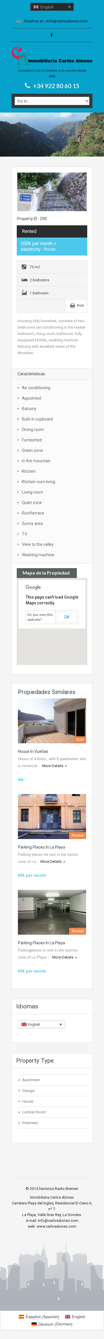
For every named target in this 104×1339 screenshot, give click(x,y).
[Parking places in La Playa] (52, 816)
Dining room (33, 429)
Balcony (29, 408)
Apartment (31, 1080)
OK (66, 617)
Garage (28, 1090)
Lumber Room (34, 1112)
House (27, 1101)
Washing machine (38, 554)
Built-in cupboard (37, 419)
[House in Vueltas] (52, 720)
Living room (32, 492)
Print (80, 306)
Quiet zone (32, 502)
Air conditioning (36, 387)
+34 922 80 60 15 (56, 85)
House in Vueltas (33, 751)
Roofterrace (33, 513)
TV (24, 534)
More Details (53, 766)
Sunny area (32, 523)
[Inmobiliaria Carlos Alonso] (52, 56)
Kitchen (29, 471)
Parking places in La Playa (41, 847)
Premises (30, 1123)
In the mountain (36, 461)
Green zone (32, 450)
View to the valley (38, 544)
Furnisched (32, 440)
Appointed (31, 398)
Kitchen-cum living (38, 481)
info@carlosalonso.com (67, 20)
